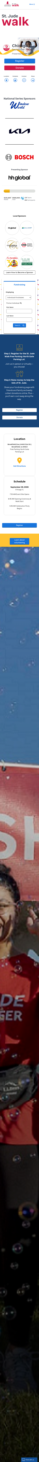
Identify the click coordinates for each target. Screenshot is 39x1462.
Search (18, 325)
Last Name (9, 316)
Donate (20, 67)
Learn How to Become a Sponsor (19, 272)
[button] (29, 1459)
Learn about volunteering (19, 541)
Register (19, 60)
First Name (9, 307)
